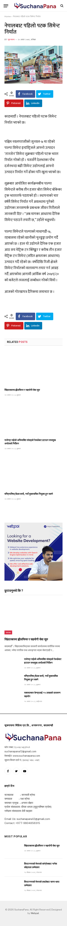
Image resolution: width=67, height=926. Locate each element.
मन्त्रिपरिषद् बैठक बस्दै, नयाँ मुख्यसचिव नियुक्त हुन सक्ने (28, 493)
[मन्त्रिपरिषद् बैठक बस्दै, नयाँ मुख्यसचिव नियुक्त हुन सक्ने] (33, 472)
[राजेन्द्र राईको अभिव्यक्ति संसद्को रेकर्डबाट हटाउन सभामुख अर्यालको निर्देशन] (33, 418)
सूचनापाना (11, 39)
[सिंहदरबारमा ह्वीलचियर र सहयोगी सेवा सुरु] (33, 368)
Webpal (35, 913)
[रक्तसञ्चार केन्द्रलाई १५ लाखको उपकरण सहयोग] (12, 697)
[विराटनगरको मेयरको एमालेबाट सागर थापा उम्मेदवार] (12, 886)
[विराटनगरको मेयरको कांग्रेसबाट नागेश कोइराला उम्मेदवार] (12, 868)
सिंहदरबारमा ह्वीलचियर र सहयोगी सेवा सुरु (22, 389)
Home (7, 16)
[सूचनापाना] (35, 6)
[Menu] (6, 6)
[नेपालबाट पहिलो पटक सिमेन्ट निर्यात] (33, 65)
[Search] (61, 6)
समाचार (8, 632)
